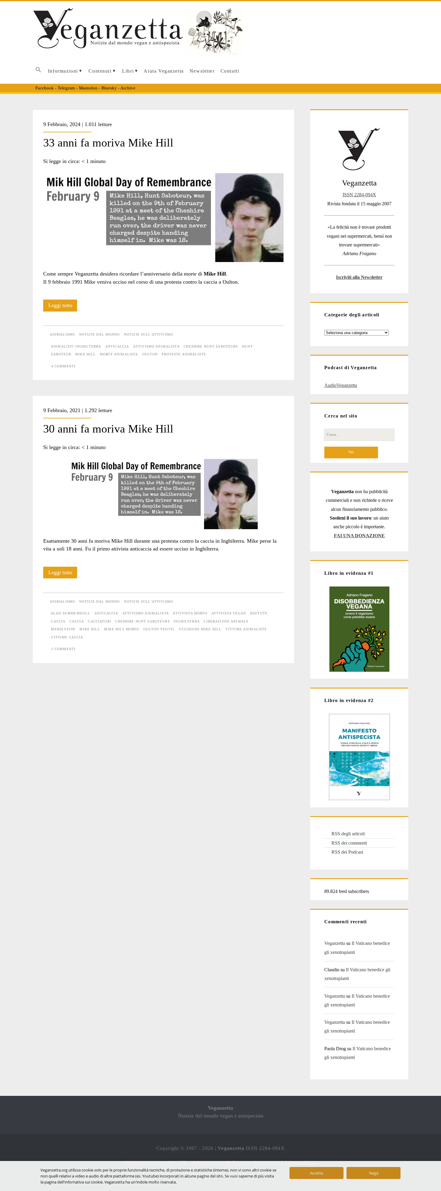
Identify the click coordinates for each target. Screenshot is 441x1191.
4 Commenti (63, 366)
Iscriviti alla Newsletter (359, 277)
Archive (127, 88)
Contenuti (99, 71)
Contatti (229, 71)
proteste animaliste (184, 354)
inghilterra (187, 621)
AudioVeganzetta (340, 385)
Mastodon (88, 88)
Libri (128, 71)
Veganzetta (334, 943)
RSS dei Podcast (347, 852)
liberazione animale (226, 621)
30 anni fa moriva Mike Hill (108, 428)
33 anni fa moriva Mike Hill (108, 142)
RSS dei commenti (349, 843)
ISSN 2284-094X (359, 194)
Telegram (66, 88)
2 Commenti (63, 649)
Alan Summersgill (70, 613)
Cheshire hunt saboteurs (211, 346)
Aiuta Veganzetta (164, 71)
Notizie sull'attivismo (148, 334)
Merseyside (63, 629)
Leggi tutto (62, 307)
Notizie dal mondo (99, 334)
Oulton (150, 354)
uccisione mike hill (200, 629)
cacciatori (99, 621)
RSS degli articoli (348, 833)
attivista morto (190, 613)
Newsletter (202, 71)
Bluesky (109, 88)
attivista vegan (229, 613)
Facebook (44, 88)
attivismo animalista (156, 346)
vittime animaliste (246, 629)
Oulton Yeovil (159, 629)
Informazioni (63, 71)
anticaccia (117, 346)
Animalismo (62, 334)
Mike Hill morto (121, 629)
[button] (38, 71)
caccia (77, 621)
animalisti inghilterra (76, 346)
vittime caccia (67, 637)
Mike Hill (85, 354)
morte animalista (119, 354)
